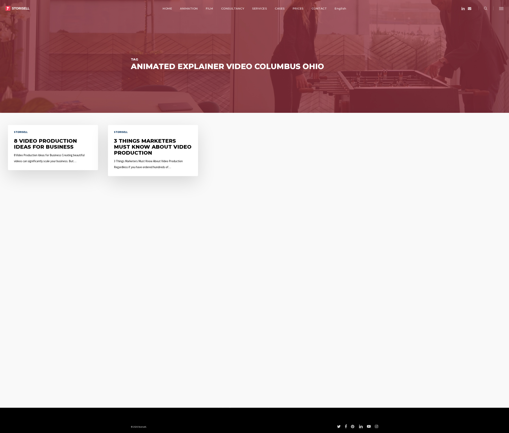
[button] (501, 8)
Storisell (21, 132)
